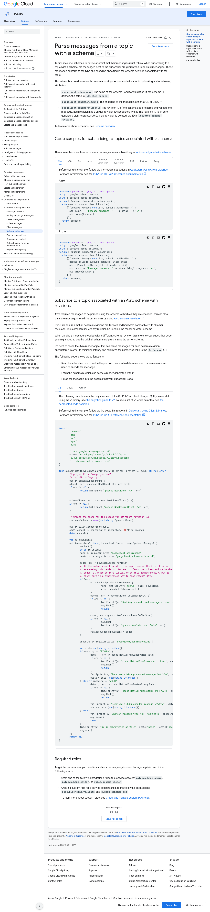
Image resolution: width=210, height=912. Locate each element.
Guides (25, 21)
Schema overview (105, 126)
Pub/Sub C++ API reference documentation (118, 174)
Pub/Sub (16, 14)
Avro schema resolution (127, 318)
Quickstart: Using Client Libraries (149, 169)
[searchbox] (22, 31)
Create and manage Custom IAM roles (127, 797)
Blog (171, 865)
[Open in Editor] (158, 186)
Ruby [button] (156, 161)
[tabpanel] (114, 227)
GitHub (132, 865)
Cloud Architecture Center (142, 881)
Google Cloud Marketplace (61, 875)
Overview (9, 21)
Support (93, 870)
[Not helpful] (170, 37)
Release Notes (96, 875)
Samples (57, 21)
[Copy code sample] (153, 186)
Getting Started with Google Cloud (146, 870)
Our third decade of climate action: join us (134, 898)
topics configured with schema (153, 152)
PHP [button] (132, 161)
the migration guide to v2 (100, 400)
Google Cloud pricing (58, 870)
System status (96, 881)
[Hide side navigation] (39, 906)
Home (58, 37)
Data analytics (90, 37)
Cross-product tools (86, 3)
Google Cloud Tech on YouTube (185, 886)
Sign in (202, 4)
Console (158, 3)
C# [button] (70, 161)
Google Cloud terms (100, 898)
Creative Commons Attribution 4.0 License (137, 832)
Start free (196, 14)
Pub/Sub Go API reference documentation (117, 415)
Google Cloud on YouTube (182, 881)
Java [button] (89, 161)
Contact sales (55, 881)
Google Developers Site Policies (119, 836)
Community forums (99, 865)
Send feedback (160, 46)
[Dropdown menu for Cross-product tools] (101, 4)
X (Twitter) (175, 875)
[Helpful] (165, 37)
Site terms (81, 898)
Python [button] (144, 161)
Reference (41, 21)
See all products (56, 865)
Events (173, 870)
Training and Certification (142, 886)
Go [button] (79, 161)
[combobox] (129, 4)
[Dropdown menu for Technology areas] (67, 4)
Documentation (72, 37)
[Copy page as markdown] (108, 53)
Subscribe (171, 905)
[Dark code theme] (148, 186)
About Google (55, 898)
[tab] (60, 161)
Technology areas (53, 3)
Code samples (136, 875)
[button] (21, 141)
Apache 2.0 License (75, 836)
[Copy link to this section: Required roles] (84, 759)
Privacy (69, 898)
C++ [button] (60, 161)
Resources (74, 21)
